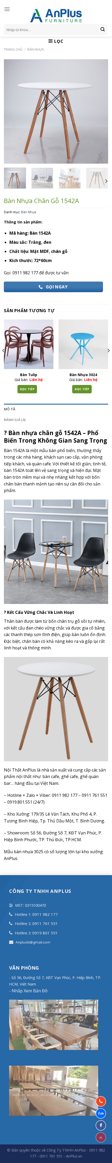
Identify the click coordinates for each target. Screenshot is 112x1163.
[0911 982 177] (100, 1101)
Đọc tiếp (27, 389)
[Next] (106, 181)
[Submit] (102, 29)
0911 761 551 (45, 923)
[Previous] (3, 361)
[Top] (100, 1137)
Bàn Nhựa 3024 (83, 374)
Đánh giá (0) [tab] (15, 419)
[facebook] (100, 1125)
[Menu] (7, 9)
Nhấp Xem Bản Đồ (29, 991)
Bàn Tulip (28, 374)
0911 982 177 (45, 914)
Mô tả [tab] (9, 409)
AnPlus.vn (74, 1156)
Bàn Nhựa (35, 49)
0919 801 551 (45, 932)
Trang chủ (13, 49)
